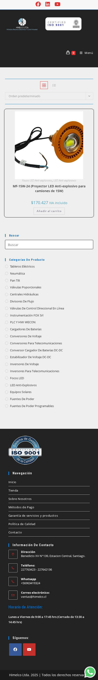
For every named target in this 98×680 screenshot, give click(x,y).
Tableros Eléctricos (22, 266)
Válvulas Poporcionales (25, 287)
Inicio (12, 482)
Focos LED (17, 378)
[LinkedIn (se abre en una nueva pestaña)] (47, 4)
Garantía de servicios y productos (33, 516)
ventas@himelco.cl (33, 597)
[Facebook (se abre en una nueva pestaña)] (39, 4)
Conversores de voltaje (25, 336)
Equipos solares (20, 392)
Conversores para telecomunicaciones (36, 343)
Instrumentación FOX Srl (26, 315)
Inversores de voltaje (24, 364)
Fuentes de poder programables (32, 406)
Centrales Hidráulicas (24, 294)
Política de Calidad (22, 524)
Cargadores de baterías (25, 329)
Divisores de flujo (22, 301)
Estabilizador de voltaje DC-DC (30, 357)
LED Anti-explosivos (65, 180)
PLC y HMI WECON (23, 322)
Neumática (17, 273)
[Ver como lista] (54, 85)
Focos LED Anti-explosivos (37, 180)
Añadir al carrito (49, 211)
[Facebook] (15, 649)
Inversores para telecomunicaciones (34, 371)
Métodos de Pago (21, 507)
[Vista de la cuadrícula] (44, 85)
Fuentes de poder (22, 399)
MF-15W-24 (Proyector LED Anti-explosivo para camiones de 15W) (49, 188)
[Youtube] (29, 649)
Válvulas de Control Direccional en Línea (37, 308)
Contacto (15, 532)
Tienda (13, 490)
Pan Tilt (15, 280)
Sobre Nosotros (20, 499)
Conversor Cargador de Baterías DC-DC (36, 350)
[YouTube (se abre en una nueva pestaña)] (57, 4)
